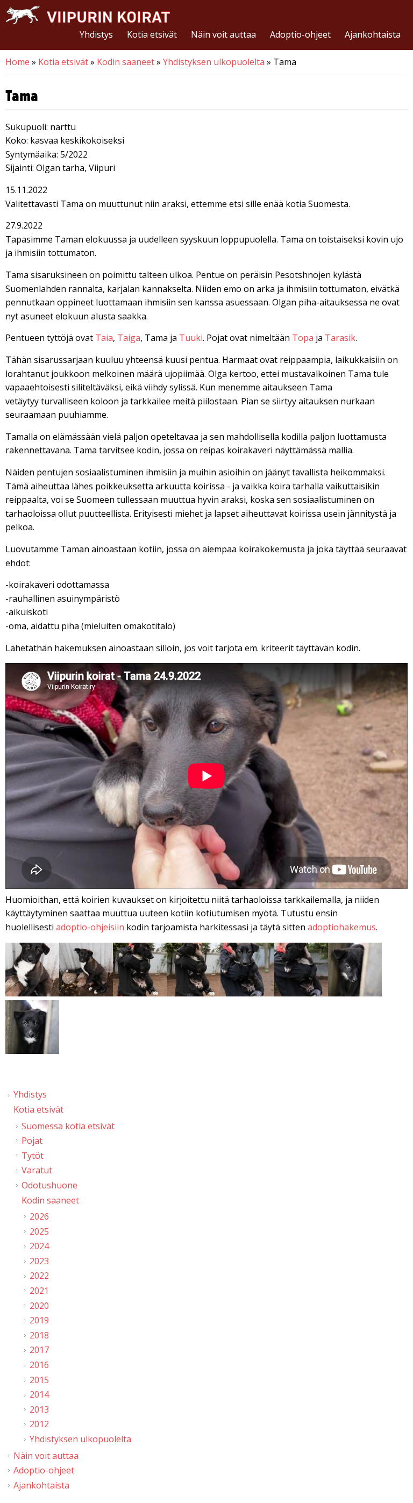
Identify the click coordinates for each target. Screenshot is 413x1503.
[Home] (87, 14)
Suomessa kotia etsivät (68, 1126)
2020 (39, 1306)
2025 (39, 1231)
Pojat (32, 1140)
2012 (39, 1424)
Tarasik (340, 338)
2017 (39, 1350)
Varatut (37, 1170)
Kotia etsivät (152, 34)
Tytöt (33, 1156)
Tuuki (191, 338)
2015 (39, 1380)
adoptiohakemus (342, 927)
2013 (39, 1409)
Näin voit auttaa (223, 34)
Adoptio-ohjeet (300, 34)
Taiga (128, 338)
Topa (304, 338)
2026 (39, 1216)
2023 (39, 1261)
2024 (39, 1246)
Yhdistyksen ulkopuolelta (214, 62)
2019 (39, 1320)
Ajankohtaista (373, 34)
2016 (39, 1365)
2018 (39, 1335)
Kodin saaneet (125, 62)
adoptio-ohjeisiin (90, 927)
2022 (39, 1275)
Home (17, 62)
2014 (39, 1394)
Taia (104, 338)
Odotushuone (49, 1185)
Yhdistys (96, 34)
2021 (39, 1291)
